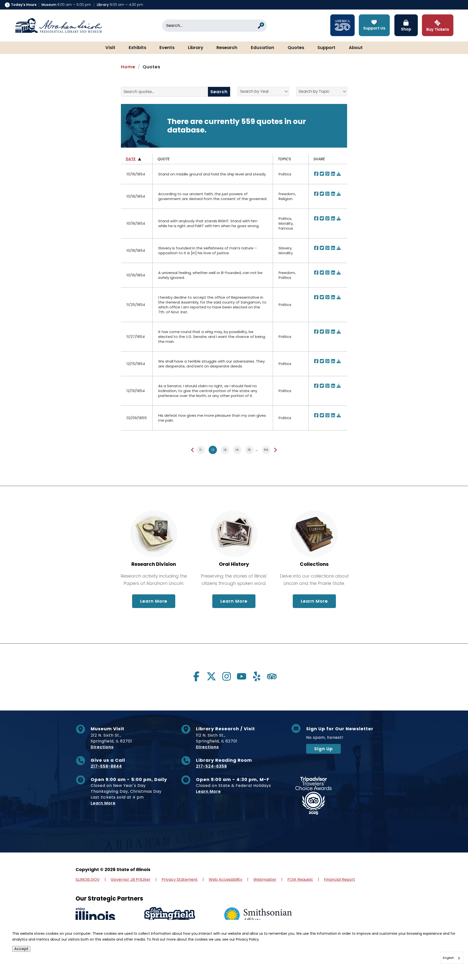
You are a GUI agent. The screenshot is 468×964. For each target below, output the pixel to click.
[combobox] (451, 958)
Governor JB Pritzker (131, 879)
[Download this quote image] (339, 174)
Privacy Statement (180, 879)
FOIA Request (300, 879)
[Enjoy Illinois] (95, 915)
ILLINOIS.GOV (88, 879)
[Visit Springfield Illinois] (169, 915)
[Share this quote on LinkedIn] (333, 174)
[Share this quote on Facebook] (316, 174)
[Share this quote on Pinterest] (327, 174)
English (448, 957)
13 (225, 450)
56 (266, 450)
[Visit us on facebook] (196, 676)
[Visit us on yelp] (257, 676)
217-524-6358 (211, 766)
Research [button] (226, 48)
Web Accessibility (225, 879)
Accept (21, 949)
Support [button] (326, 48)
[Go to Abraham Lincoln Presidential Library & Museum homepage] (58, 25)
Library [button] (195, 48)
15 (249, 450)
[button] (450, 946)
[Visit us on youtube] (241, 676)
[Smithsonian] (258, 915)
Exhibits (137, 48)
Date (131, 159)
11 (200, 450)
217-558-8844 (106, 766)
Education (262, 48)
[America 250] (342, 25)
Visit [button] (110, 48)
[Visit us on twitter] (211, 676)
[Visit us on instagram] (226, 676)
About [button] (356, 48)
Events (167, 48)
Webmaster (264, 879)
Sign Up (323, 749)
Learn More (157, 601)
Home (128, 67)
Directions (102, 747)
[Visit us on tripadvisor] (272, 676)
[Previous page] (193, 450)
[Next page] (275, 450)
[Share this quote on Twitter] (322, 174)
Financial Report (339, 879)
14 (237, 450)
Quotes (296, 48)
